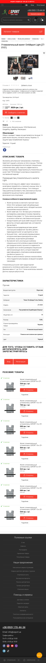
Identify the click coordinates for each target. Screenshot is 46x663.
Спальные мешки (23, 589)
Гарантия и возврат (23, 603)
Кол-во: (7, 118)
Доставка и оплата (23, 600)
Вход (32, 5)
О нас (23, 542)
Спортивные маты (23, 575)
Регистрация (41, 5)
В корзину (29, 390)
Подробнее (24, 394)
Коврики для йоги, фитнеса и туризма (23, 571)
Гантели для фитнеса (23, 585)
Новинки (23, 546)
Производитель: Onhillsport (11, 97)
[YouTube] (12, 645)
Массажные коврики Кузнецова (23, 567)
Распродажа (23, 550)
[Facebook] (4, 645)
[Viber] (16, 645)
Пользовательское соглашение (23, 618)
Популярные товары (23, 557)
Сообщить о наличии (16, 113)
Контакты (23, 610)
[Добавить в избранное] (44, 53)
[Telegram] (4, 650)
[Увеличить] (23, 64)
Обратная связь (23, 607)
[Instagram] (8, 645)
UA (26, 5)
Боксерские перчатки (23, 578)
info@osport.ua (14, 632)
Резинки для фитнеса (23, 582)
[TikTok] (8, 650)
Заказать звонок (36, 14)
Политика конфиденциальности (23, 614)
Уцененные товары (23, 553)
